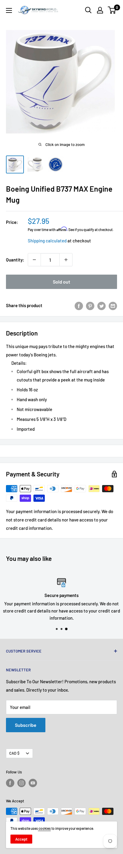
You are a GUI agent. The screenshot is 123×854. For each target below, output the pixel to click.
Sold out (61, 281)
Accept (21, 839)
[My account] (100, 10)
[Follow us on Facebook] (10, 783)
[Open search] (88, 10)
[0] (112, 10)
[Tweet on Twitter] (101, 305)
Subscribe (25, 725)
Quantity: (15, 259)
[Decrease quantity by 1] (34, 259)
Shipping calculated (47, 240)
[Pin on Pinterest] (90, 305)
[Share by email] (113, 305)
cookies (44, 828)
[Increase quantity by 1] (66, 259)
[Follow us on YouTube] (33, 783)
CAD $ (14, 753)
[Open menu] (9, 10)
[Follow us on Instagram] (21, 783)
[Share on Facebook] (79, 305)
